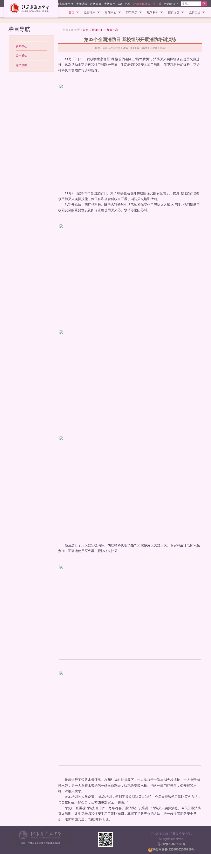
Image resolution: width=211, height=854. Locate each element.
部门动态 (131, 12)
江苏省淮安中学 (31, 9)
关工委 (157, 3)
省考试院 (81, 3)
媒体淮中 (21, 65)
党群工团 (194, 12)
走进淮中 (89, 12)
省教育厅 (109, 3)
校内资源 (170, 3)
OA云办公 (124, 3)
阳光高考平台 (64, 3)
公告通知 (21, 55)
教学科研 (152, 12)
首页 (71, 12)
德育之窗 (173, 12)
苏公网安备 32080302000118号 (173, 849)
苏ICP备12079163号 (171, 844)
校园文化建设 (141, 3)
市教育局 (95, 3)
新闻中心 (110, 12)
